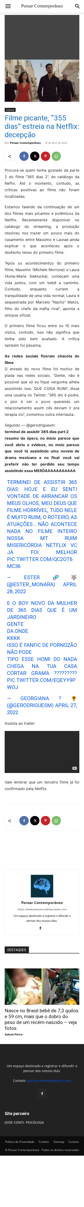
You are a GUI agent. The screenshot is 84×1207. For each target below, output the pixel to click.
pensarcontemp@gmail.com (49, 1080)
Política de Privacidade (19, 1142)
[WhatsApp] (56, 156)
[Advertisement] (42, 36)
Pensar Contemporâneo (25, 143)
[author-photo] (42, 896)
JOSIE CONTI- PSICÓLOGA (24, 1122)
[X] (34, 156)
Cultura (10, 109)
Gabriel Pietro (14, 1034)
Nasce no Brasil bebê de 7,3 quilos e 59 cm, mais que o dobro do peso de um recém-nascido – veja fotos (41, 1019)
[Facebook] (24, 156)
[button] (7, 6)
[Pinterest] (45, 156)
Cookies (44, 1142)
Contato (74, 1142)
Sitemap (58, 1142)
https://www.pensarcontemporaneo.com (42, 909)
